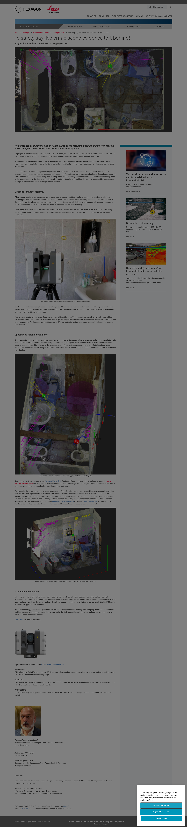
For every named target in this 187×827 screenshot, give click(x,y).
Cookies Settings (161, 818)
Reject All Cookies (161, 812)
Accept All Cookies (161, 805)
